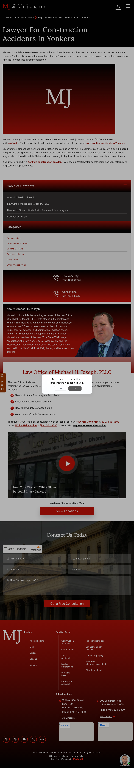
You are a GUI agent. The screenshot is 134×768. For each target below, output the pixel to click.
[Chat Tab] (67, 384)
